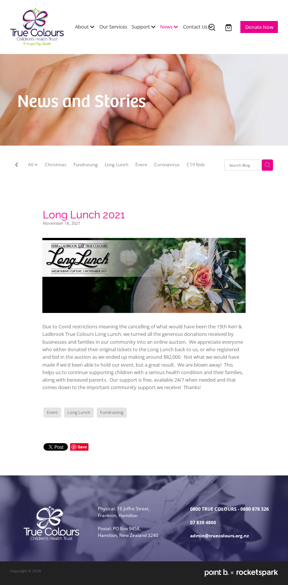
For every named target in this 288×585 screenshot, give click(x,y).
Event (141, 164)
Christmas (55, 164)
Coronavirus (167, 164)
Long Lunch (116, 164)
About (82, 26)
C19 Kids (196, 164)
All (31, 164)
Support (141, 26)
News (167, 26)
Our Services (113, 26)
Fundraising (86, 164)
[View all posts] (16, 165)
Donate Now (259, 27)
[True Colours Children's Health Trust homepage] (37, 27)
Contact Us (195, 26)
